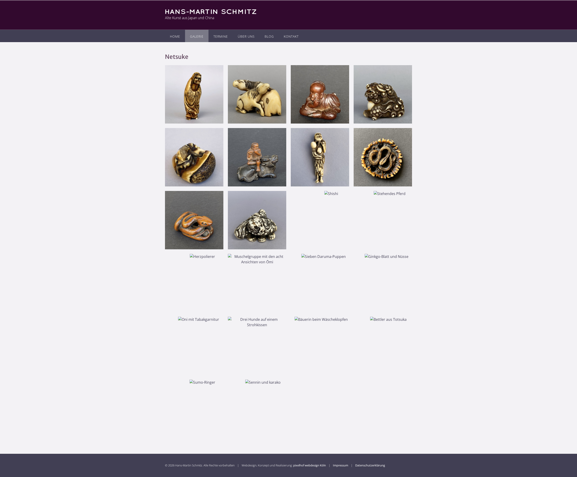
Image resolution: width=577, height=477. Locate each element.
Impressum (340, 465)
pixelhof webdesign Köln (309, 465)
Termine (220, 36)
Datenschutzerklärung (370, 465)
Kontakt (291, 36)
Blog (269, 36)
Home (175, 36)
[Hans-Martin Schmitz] (213, 11)
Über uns (246, 36)
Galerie (197, 36)
